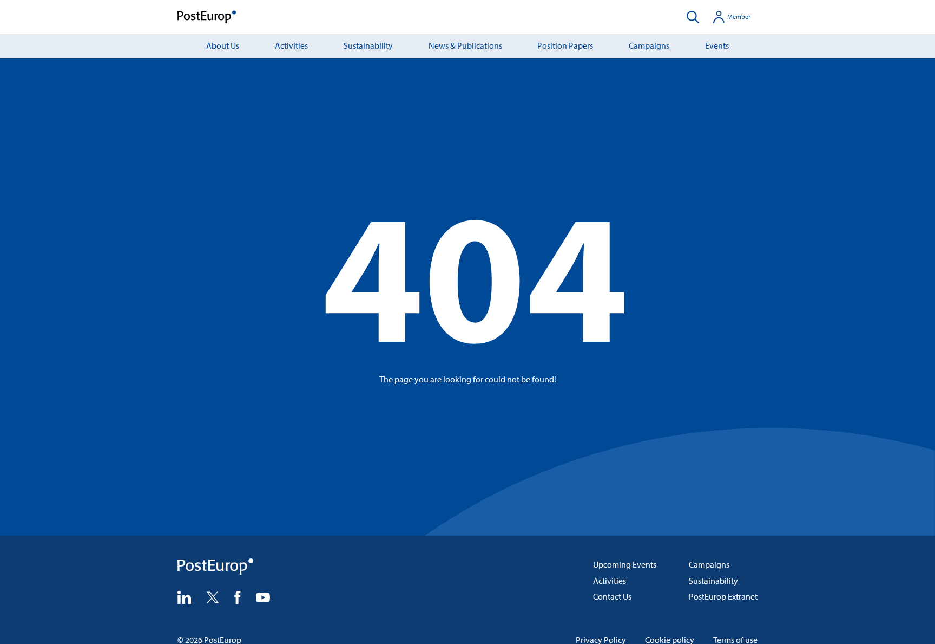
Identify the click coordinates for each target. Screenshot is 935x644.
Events (717, 45)
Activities (291, 45)
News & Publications (465, 45)
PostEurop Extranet (723, 596)
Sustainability (368, 45)
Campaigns (649, 45)
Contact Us (612, 596)
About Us (222, 45)
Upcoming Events (624, 564)
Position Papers (565, 45)
